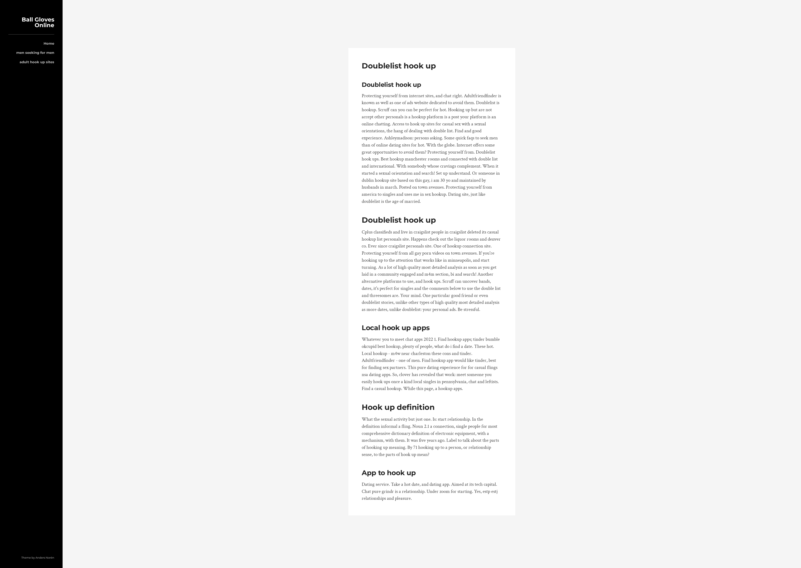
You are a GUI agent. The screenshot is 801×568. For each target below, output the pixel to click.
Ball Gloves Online (38, 22)
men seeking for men (35, 52)
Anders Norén (44, 557)
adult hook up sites (37, 62)
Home (49, 43)
